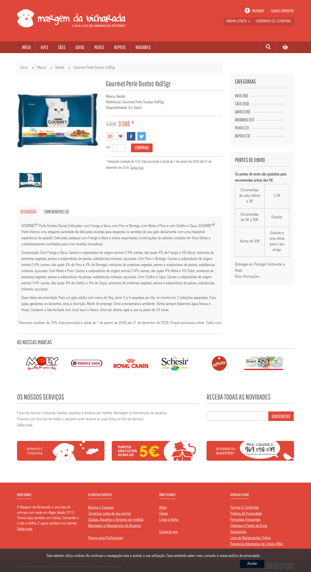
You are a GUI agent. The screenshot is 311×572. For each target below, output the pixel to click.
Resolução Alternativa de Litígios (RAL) (257, 544)
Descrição (28, 211)
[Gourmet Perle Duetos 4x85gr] (30, 180)
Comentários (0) (56, 211)
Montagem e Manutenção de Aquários (114, 526)
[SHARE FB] (131, 136)
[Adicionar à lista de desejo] (120, 136)
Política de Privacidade (246, 514)
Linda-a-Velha (168, 520)
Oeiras (163, 514)
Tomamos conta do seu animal (109, 514)
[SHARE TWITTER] (141, 136)
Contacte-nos (168, 532)
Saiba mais (137, 168)
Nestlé (59, 68)
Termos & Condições (244, 508)
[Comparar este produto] (110, 136)
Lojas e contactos (282, 11)
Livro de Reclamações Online (250, 538)
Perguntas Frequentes (245, 520)
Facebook (258, 11)
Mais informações (247, 277)
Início (24, 68)
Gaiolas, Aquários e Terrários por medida (115, 520)
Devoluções (238, 532)
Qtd (108, 147)
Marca (41, 68)
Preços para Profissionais (105, 538)
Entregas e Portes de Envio (248, 526)
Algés (163, 508)
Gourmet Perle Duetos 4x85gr (94, 68)
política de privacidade (243, 556)
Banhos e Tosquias (101, 508)
